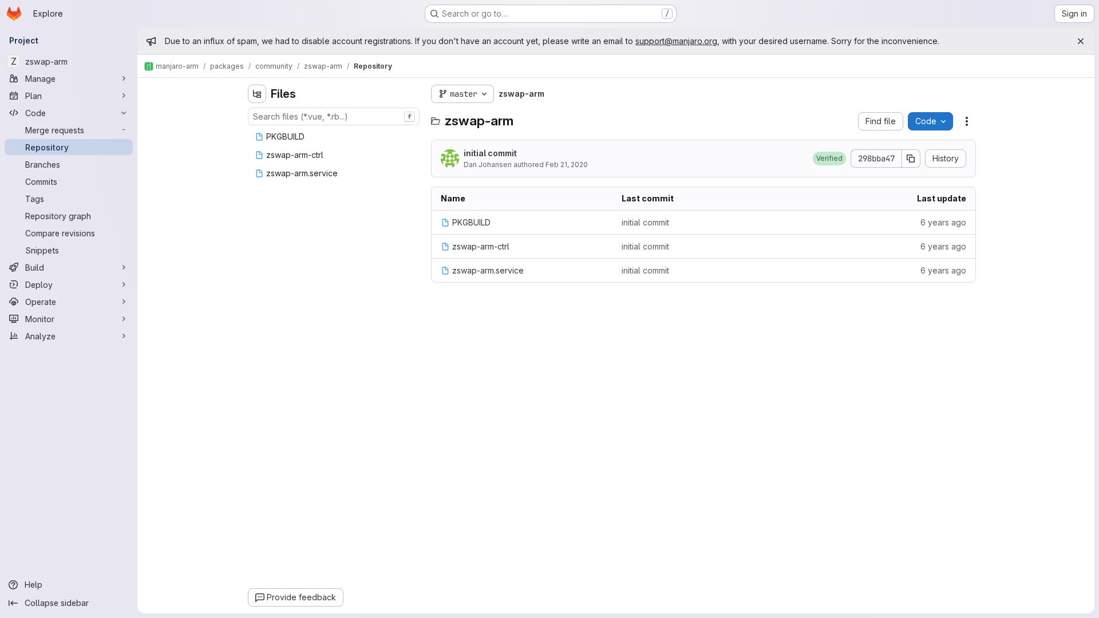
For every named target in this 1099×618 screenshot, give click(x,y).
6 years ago (943, 222)
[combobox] (334, 116)
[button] (829, 158)
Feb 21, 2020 (566, 164)
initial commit (490, 153)
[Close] (1081, 41)
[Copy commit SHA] (911, 158)
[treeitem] (335, 137)
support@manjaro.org (676, 41)
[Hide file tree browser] (257, 94)
